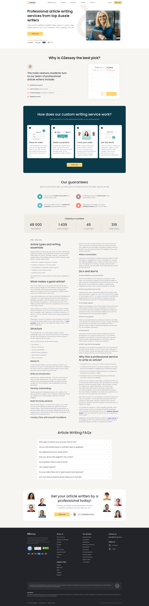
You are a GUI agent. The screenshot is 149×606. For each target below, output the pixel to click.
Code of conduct (51, 603)
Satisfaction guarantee (62, 539)
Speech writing (86, 559)
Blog (58, 557)
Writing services (52, 2)
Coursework (86, 539)
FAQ (58, 547)
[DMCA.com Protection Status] (46, 548)
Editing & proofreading (88, 544)
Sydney (59, 565)
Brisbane (59, 575)
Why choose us (61, 537)
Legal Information (61, 552)
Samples (59, 544)
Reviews (83, 2)
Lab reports (86, 549)
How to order (60, 549)
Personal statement (87, 552)
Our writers (73, 2)
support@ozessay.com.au (115, 537)
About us (92, 2)
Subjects (63, 2)
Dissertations (86, 542)
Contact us (59, 554)
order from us (112, 418)
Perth (58, 570)
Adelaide (59, 572)
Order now (118, 2)
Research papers (87, 554)
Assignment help (87, 537)
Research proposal (87, 557)
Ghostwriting (86, 547)
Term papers (86, 562)
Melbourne (59, 567)
